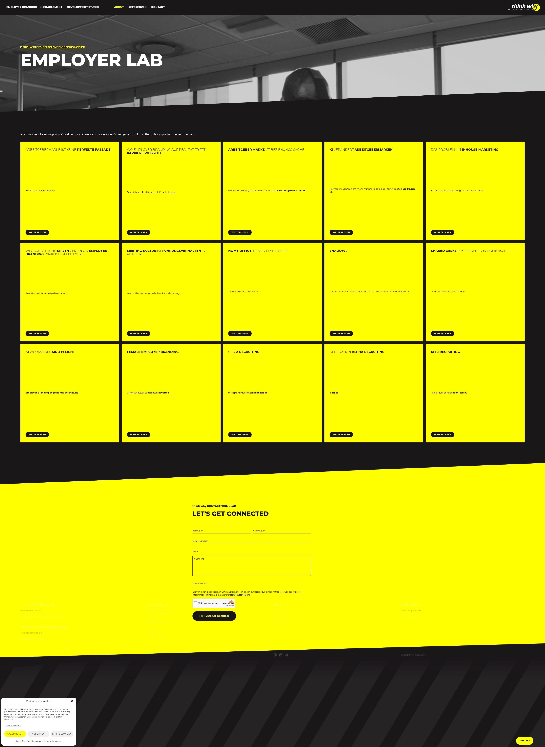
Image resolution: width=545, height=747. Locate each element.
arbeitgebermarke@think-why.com (41, 616)
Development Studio (83, 7)
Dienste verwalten (13, 725)
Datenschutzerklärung (41, 741)
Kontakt (158, 7)
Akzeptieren (15, 734)
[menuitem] (21, 7)
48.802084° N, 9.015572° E (413, 655)
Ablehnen (38, 734)
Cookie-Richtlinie (22, 741)
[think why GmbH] (524, 10)
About (119, 7)
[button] (71, 701)
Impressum (57, 741)
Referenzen (137, 7)
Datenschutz (281, 616)
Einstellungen (62, 734)
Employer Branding (21, 7)
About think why (156, 637)
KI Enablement (51, 7)
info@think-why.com (32, 639)
